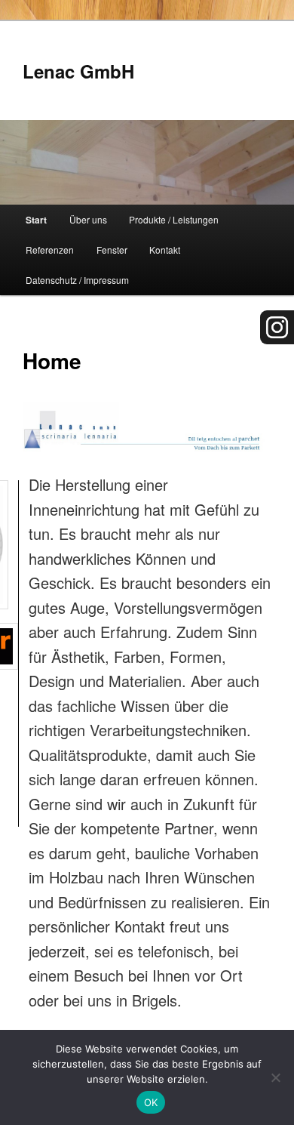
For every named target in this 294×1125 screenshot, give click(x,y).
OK (151, 1102)
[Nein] (275, 1077)
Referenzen (50, 249)
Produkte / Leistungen (174, 219)
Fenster (111, 249)
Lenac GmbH (78, 71)
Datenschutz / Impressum (77, 279)
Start (36, 220)
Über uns (88, 219)
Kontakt (164, 249)
